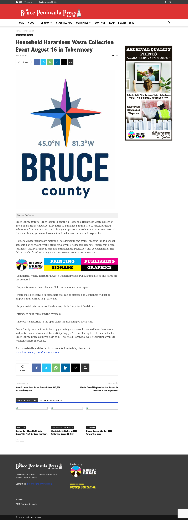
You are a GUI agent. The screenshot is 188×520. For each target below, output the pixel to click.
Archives (20, 499)
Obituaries (82, 22)
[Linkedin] (57, 62)
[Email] (64, 62)
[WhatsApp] (50, 62)
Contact (100, 22)
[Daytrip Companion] (83, 489)
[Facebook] (165, 2)
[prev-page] (17, 440)
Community (20, 427)
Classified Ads (64, 22)
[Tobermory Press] (83, 476)
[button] (168, 23)
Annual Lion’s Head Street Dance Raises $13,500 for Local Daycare (38, 389)
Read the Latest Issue (121, 22)
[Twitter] (170, 2)
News (31, 22)
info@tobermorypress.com (39, 483)
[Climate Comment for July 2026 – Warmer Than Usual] (102, 418)
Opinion (45, 22)
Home (21, 22)
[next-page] (22, 440)
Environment (21, 35)
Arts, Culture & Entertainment (62, 427)
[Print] (70, 62)
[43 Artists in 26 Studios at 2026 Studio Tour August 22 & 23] (67, 418)
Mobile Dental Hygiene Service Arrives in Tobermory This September (99, 389)
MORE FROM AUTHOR (51, 400)
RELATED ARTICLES (26, 400)
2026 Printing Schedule (26, 504)
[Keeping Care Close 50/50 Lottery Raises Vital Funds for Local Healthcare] (32, 418)
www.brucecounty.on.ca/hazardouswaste (38, 352)
